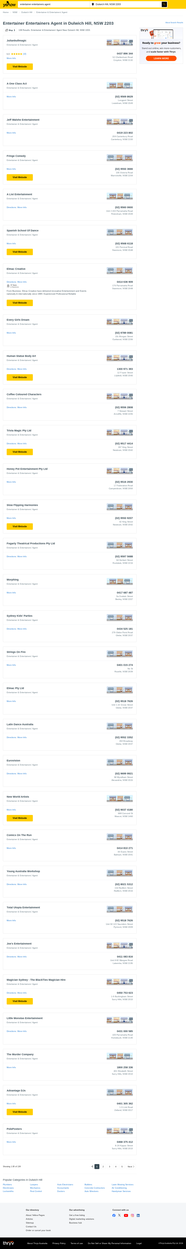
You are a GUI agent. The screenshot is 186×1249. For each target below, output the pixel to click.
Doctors (61, 1191)
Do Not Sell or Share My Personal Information (109, 1243)
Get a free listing (77, 1215)
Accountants (63, 1188)
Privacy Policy (59, 1243)
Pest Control (36, 1191)
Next (130, 1166)
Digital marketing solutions (81, 1219)
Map (11, 30)
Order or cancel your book (38, 1230)
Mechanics (35, 1188)
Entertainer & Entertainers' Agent (22, 45)
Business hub (75, 1223)
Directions (11, 207)
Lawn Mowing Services (122, 1184)
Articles (29, 1219)
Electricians (8, 1188)
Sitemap (30, 1223)
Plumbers (7, 1184)
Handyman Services (121, 1191)
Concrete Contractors (95, 1188)
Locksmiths (8, 1191)
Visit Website (20, 66)
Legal (139, 1243)
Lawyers (34, 1184)
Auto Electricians (65, 1184)
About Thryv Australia (37, 1243)
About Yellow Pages (35, 1215)
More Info (11, 58)
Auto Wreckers (92, 1191)
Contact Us (31, 1226)
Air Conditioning (119, 1188)
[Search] (164, 4)
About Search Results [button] (174, 23)
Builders (88, 1184)
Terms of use (77, 1243)
